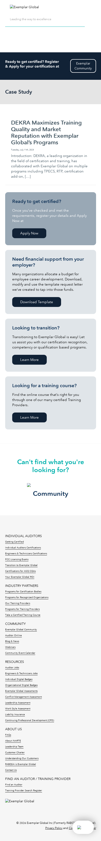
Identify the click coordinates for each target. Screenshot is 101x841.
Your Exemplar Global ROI (19, 577)
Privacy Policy (53, 828)
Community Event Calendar (20, 653)
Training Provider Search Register (23, 790)
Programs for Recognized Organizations (26, 597)
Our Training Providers (17, 603)
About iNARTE (13, 740)
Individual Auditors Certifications (23, 547)
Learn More (29, 360)
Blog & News (12, 641)
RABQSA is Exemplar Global (20, 764)
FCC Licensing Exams (16, 559)
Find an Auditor (13, 784)
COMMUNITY (15, 624)
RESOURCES (14, 662)
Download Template (36, 302)
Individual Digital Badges (18, 679)
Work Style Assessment (17, 708)
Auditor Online (13, 635)
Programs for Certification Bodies (23, 591)
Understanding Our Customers (22, 758)
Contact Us (11, 770)
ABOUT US (13, 729)
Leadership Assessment (17, 702)
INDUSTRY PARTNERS (21, 586)
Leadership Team (14, 746)
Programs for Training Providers (22, 609)
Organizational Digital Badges (21, 685)
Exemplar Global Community (21, 629)
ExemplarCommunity (83, 65)
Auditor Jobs (12, 667)
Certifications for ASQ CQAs (20, 571)
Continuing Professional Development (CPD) (29, 720)
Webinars (10, 647)
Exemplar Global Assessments (21, 691)
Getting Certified (14, 541)
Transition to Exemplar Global (21, 565)
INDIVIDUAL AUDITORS (23, 536)
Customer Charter (15, 752)
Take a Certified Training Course (22, 615)
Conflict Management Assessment (23, 697)
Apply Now (29, 233)
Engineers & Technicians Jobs (21, 673)
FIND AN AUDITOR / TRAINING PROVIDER (37, 779)
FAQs (8, 735)
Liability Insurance (15, 714)
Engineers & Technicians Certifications (26, 553)
